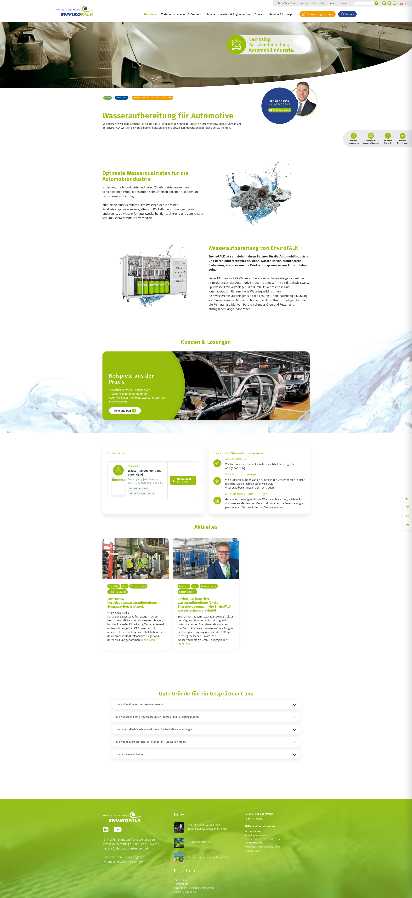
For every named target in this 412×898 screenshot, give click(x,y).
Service (259, 14)
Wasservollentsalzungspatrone (262, 847)
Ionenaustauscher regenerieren (124, 861)
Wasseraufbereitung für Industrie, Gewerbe (131, 844)
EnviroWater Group (287, 3)
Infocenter (305, 3)
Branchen (150, 14)
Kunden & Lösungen (281, 14)
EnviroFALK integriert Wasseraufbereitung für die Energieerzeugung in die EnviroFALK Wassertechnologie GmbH (204, 604)
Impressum (180, 880)
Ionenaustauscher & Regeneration (228, 14)
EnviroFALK (113, 586)
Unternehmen (320, 3)
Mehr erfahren (122, 411)
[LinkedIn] (384, 3)
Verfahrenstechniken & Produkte (181, 14)
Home (107, 97)
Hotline (349, 14)
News (124, 586)
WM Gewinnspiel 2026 (199, 842)
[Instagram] (389, 3)
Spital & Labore (254, 819)
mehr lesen (148, 640)
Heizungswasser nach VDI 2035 (262, 839)
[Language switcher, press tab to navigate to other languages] (403, 3)
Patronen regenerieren (319, 14)
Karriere (334, 3)
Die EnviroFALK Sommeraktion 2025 (207, 857)
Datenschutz (181, 884)
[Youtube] (394, 3)
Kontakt (345, 3)
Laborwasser (252, 851)
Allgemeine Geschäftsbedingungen (194, 888)
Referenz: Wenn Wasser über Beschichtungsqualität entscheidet (207, 827)
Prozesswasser (253, 831)
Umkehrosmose (254, 843)
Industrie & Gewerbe (117, 591)
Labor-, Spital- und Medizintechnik (125, 848)
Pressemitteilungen (187, 591)
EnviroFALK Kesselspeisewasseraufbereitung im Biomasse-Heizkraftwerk (134, 602)
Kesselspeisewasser (256, 835)
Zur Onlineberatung (281, 110)
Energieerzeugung (138, 586)
